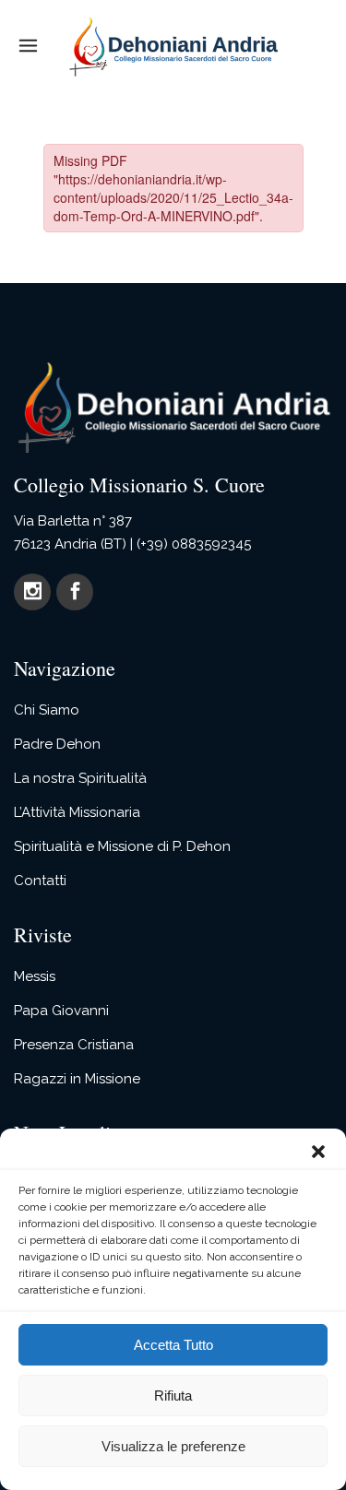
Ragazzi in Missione (77, 1078)
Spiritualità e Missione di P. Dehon (122, 846)
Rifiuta (173, 1395)
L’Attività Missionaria (77, 812)
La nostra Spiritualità (80, 778)
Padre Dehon (57, 744)
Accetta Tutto (173, 1345)
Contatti (40, 880)
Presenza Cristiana (74, 1044)
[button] (318, 1151)
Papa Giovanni (61, 1010)
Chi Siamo (46, 710)
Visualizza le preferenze (173, 1446)
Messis (34, 976)
